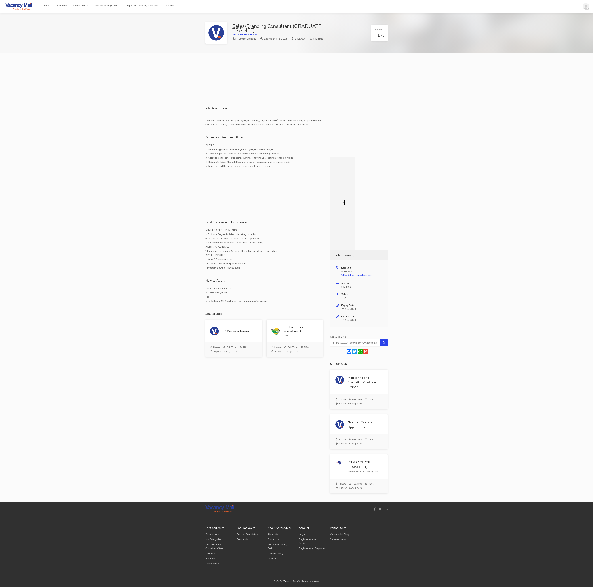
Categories (61, 5)
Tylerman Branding (246, 39)
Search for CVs (81, 5)
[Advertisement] (296, 84)
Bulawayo (300, 39)
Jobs (46, 5)
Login (171, 5)
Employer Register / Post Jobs (142, 5)
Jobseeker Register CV (107, 5)
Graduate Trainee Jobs (245, 34)
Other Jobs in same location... (356, 275)
